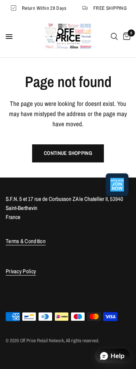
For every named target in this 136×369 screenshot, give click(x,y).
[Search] (114, 36)
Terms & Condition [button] (26, 241)
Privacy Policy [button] (21, 271)
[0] (125, 36)
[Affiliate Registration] (117, 184)
